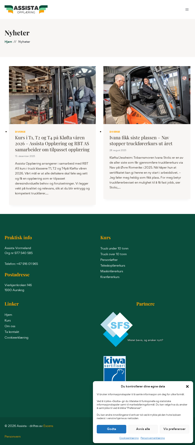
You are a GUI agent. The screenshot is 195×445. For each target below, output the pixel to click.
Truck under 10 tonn (114, 248)
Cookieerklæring (129, 438)
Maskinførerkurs (111, 271)
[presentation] (52, 95)
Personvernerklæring (153, 438)
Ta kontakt (12, 332)
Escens (48, 426)
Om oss (10, 326)
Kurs (8, 320)
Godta (111, 429)
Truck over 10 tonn (113, 254)
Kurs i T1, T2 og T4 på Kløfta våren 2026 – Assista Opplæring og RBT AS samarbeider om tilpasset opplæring (52, 143)
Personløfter (109, 260)
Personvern (13, 436)
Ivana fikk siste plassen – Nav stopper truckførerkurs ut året (141, 140)
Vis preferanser (174, 429)
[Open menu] (186, 9)
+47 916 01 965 (27, 264)
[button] (187, 386)
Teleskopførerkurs (112, 265)
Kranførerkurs (109, 277)
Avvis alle (143, 429)
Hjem (8, 42)
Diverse (20, 131)
